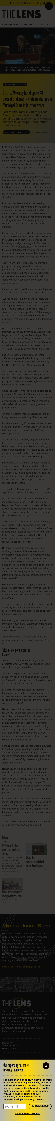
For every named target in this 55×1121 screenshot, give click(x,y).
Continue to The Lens (27, 1113)
